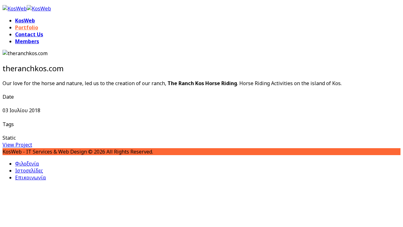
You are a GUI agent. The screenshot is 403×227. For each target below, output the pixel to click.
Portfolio (26, 27)
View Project (17, 144)
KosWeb (25, 20)
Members (27, 41)
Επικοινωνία (30, 177)
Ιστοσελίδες (29, 170)
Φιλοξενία (27, 163)
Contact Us (29, 34)
